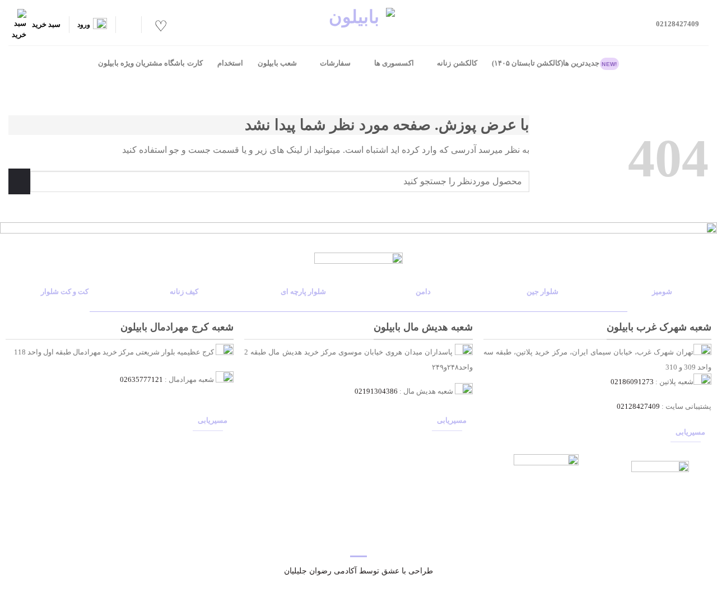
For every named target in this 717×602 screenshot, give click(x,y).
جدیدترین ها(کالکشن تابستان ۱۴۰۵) (554, 63)
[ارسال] (19, 181)
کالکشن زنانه (457, 63)
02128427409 (638, 406)
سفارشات (335, 63)
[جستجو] (128, 25)
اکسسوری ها (394, 63)
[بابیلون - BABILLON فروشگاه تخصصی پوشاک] (358, 23)
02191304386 (376, 391)
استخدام (230, 63)
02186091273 (632, 382)
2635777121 (143, 380)
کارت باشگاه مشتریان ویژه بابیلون (150, 63)
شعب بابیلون (277, 63)
